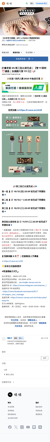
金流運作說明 (13, 418)
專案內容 (5, 53)
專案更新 (17, 53)
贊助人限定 (9, 374)
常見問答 (30, 53)
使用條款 (11, 411)
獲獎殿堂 (39, 414)
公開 (5, 370)
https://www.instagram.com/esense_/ (30, 285)
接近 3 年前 (44, 338)
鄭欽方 (9, 338)
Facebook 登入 (41, 3)
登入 (32, 3)
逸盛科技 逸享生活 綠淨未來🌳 (16, 40)
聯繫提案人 (32, 320)
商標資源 (39, 411)
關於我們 (39, 407)
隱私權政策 (12, 414)
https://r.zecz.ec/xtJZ (30, 110)
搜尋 (4, 352)
